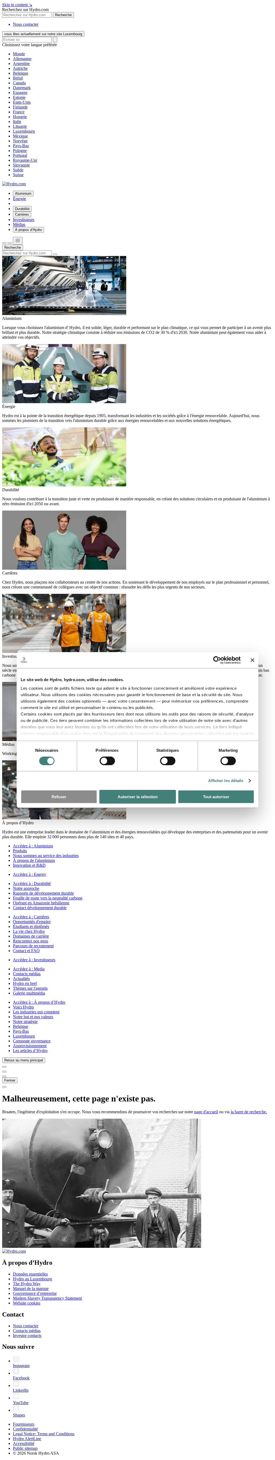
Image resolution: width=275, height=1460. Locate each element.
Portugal (20, 155)
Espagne (20, 92)
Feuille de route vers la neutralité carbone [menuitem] (47, 898)
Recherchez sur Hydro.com (25, 9)
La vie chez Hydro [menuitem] (29, 931)
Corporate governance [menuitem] (31, 1041)
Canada (19, 83)
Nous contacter (25, 24)
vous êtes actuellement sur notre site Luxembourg (43, 34)
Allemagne (22, 58)
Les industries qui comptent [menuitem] (36, 1012)
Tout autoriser (216, 796)
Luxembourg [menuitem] (24, 1036)
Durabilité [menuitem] (22, 209)
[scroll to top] (4, 1087)
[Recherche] (4, 243)
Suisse (18, 174)
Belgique (20, 73)
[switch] (107, 761)
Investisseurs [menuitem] (23, 219)
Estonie (19, 97)
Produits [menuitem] (20, 850)
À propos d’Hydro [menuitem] (28, 230)
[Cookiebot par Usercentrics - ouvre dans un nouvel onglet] (217, 660)
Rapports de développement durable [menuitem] (43, 893)
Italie (17, 121)
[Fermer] (10, 243)
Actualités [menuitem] (21, 978)
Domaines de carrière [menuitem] (31, 936)
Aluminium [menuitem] (23, 193)
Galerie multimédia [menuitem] (29, 993)
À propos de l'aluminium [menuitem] (34, 860)
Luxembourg (24, 131)
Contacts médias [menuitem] (27, 973)
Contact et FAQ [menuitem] (26, 950)
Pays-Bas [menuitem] (21, 1031)
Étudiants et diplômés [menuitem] (31, 926)
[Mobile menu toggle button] (18, 241)
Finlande (20, 107)
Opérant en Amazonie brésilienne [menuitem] (41, 903)
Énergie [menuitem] (19, 198)
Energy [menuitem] (29, 874)
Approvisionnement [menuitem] (29, 1045)
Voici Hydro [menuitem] (23, 1007)
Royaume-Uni (25, 160)
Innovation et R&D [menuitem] (29, 865)
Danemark (22, 87)
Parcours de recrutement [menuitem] (33, 946)
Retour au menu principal (23, 1060)
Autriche (20, 68)
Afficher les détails (226, 780)
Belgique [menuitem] (20, 1026)
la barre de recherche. (249, 1112)
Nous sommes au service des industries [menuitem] (46, 855)
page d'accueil (206, 1112)
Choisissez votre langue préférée (29, 44)
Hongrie (20, 116)
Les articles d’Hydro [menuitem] (30, 1050)
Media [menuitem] (29, 969)
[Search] (55, 39)
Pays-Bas (21, 145)
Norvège (20, 141)
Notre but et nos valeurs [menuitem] (33, 1016)
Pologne (20, 150)
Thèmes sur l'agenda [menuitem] (30, 988)
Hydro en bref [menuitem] (25, 983)
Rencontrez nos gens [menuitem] (30, 941)
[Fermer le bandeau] (252, 660)
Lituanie (20, 126)
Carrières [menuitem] (22, 214)
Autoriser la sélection (138, 796)
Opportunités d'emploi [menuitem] (31, 921)
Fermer (9, 1080)
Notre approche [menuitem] (26, 888)
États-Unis (22, 102)
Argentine (21, 63)
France (18, 112)
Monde (19, 54)
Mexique (20, 136)
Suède (18, 170)
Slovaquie (21, 165)
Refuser (59, 796)
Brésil (18, 78)
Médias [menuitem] (19, 224)
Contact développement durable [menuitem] (40, 907)
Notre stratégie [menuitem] (25, 1021)
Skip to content (17, 4)
